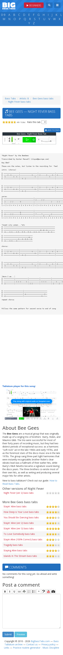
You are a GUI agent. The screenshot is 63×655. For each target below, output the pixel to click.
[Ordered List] (29, 591)
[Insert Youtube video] (48, 591)
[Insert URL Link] (19, 591)
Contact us (32, 644)
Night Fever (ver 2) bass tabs (19, 492)
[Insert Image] (24, 591)
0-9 (3, 15)
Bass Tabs (10, 98)
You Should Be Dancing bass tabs (21, 517)
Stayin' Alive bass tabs (15, 506)
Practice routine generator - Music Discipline (36, 647)
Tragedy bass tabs (13, 544)
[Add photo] (53, 591)
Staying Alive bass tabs (15, 550)
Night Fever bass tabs (19, 101)
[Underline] (14, 591)
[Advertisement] (31, 60)
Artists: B (24, 98)
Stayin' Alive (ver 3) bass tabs (19, 528)
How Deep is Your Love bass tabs (21, 511)
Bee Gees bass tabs (43, 98)
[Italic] (9, 591)
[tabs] (43, 591)
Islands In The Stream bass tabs (20, 555)
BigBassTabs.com (40, 641)
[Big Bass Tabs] (8, 5)
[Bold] (5, 591)
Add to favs (53, 130)
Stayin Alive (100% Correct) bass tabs (23, 539)
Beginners (35, 5)
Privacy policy (48, 644)
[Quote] (39, 591)
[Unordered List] (34, 591)
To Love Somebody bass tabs (19, 533)
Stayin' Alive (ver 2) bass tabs (19, 522)
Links (6, 647)
